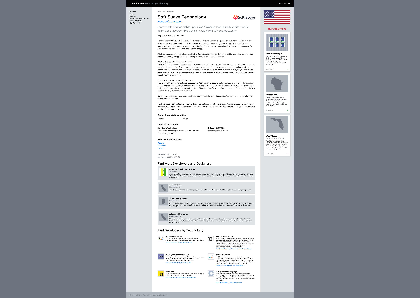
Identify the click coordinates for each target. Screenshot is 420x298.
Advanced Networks (178, 214)
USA (159, 11)
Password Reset (135, 21)
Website (161, 143)
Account (133, 11)
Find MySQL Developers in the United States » (230, 265)
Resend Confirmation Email (139, 18)
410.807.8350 (220, 128)
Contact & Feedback (160, 295)
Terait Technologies (178, 198)
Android (161, 119)
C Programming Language (226, 272)
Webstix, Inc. (272, 95)
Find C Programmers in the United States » (229, 282)
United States (149, 3)
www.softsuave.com (170, 21)
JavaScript (170, 272)
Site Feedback (135, 23)
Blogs (186, 119)
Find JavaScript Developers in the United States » (181, 277)
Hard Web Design (274, 54)
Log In (280, 3)
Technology (147, 295)
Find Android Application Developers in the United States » (234, 249)
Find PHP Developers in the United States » (179, 262)
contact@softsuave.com (218, 131)
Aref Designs (175, 185)
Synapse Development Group (182, 169)
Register (287, 3)
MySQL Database (223, 255)
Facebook (162, 145)
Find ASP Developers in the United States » (179, 242)
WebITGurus (271, 136)
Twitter (160, 148)
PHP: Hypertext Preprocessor (177, 255)
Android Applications (224, 236)
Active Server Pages (174, 236)
